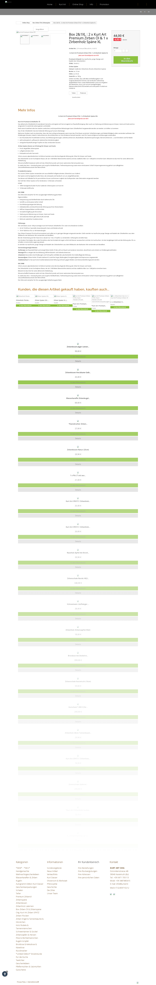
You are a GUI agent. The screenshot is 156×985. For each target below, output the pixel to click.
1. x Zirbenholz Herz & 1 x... (78, 836)
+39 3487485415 (123, 880)
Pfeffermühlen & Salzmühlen (28, 966)
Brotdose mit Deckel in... (78, 656)
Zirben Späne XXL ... (42, 300)
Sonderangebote (54, 868)
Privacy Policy (21, 982)
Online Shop (77, 4)
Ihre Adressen (84, 874)
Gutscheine (21, 969)
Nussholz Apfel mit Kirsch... (78, 553)
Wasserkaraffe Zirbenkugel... (78, 398)
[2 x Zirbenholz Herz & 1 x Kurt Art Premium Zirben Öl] (119, 296)
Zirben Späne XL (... (60, 300)
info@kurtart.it (122, 884)
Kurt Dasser (52, 877)
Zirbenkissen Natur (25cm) (78, 449)
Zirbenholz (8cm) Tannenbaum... (78, 733)
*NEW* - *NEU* (23, 868)
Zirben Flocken (22, 915)
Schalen (19, 890)
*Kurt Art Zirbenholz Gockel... (78, 810)
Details (78, 361)
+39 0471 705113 (121, 877)
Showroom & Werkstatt (57, 880)
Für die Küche (22, 957)
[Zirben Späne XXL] (44, 296)
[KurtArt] (12, 10)
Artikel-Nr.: (72, 48)
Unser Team (52, 893)
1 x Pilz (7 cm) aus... (78, 475)
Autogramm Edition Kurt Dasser (29, 884)
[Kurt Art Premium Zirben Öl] (25, 39)
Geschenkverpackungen (26, 887)
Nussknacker (21, 950)
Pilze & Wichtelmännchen (27, 938)
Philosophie (52, 884)
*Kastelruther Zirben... (78, 424)
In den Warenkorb (78, 356)
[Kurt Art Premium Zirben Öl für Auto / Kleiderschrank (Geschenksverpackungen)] (100, 298)
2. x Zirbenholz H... (117, 302)
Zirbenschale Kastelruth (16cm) (78, 681)
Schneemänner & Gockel (27, 931)
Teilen (73, 93)
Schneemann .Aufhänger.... (78, 604)
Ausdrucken (76, 97)
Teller (18, 893)
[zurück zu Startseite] (18, 22)
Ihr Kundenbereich (88, 862)
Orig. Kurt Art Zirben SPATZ (27, 912)
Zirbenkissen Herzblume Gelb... (78, 372)
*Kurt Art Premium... (80, 304)
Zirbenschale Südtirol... (78, 784)
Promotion (104, 4)
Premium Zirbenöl (24, 896)
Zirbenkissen (21, 903)
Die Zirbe (51, 890)
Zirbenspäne (21, 899)
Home (49, 4)
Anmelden (142, 4)
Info (91, 4)
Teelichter (20, 960)
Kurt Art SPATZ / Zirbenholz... (78, 501)
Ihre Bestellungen (86, 868)
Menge (116, 48)
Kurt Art (62, 4)
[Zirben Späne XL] (63, 296)
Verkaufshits (52, 874)
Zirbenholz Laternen (25, 906)
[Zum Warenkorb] (151, 4)
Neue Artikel (52, 871)
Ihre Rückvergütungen (87, 871)
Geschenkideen (22, 963)
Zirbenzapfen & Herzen (26, 934)
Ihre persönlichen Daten (88, 877)
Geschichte (52, 887)
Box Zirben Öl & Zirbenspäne (28, 909)
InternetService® (33, 982)
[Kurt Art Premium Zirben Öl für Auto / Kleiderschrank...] (82, 297)
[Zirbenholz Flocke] (25, 296)
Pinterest (83, 93)
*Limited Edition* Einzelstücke (29, 954)
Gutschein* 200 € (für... (78, 707)
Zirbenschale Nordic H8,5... (78, 578)
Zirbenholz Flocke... (23, 300)
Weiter (63, 40)
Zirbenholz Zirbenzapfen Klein (78, 630)
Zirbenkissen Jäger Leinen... (78, 347)
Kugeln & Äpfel (22, 941)
